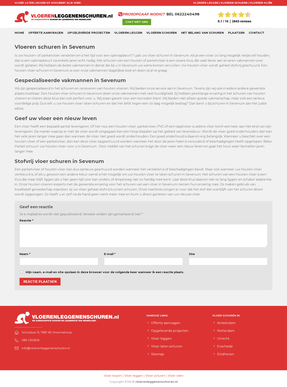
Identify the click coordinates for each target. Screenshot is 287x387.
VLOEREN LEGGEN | (206, 2)
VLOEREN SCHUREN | (235, 2)
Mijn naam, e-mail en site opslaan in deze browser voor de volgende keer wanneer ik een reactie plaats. (105, 272)
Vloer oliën (175, 375)
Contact (256, 33)
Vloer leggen (133, 375)
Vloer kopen (113, 375)
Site (192, 254)
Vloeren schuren (161, 33)
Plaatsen (236, 33)
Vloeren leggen (128, 33)
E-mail (109, 254)
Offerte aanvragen (45, 33)
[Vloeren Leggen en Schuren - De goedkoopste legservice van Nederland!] (63, 17)
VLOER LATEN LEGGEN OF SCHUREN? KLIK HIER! (48, 2)
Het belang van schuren (202, 33)
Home (19, 33)
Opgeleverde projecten (88, 33)
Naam (25, 254)
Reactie (26, 220)
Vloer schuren (155, 375)
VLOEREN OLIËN (261, 2)
